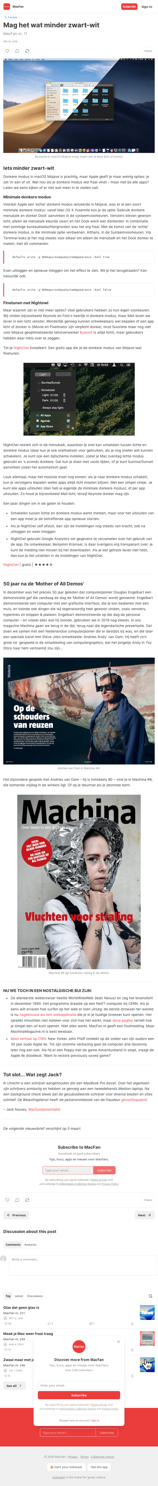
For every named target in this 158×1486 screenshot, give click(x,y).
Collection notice (102, 1457)
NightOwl (21, 348)
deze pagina (123, 1020)
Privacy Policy (110, 1409)
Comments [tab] (13, 1245)
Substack (58, 1477)
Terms (84, 1457)
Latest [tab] (19, 1296)
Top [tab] (8, 1296)
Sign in (147, 7)
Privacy (73, 1457)
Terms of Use (99, 1404)
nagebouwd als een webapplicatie (48, 1015)
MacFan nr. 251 (14, 1313)
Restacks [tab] (30, 1245)
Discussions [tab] (35, 1296)
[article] (79, 1315)
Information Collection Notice (78, 1409)
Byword (86, 332)
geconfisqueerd (134, 1100)
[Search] (150, 1296)
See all (12, 1386)
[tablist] (21, 1245)
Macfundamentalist (44, 1109)
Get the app (99, 1467)
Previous (19, 1215)
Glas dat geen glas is (21, 1308)
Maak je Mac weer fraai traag (28, 1334)
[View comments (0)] (17, 51)
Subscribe (129, 6)
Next (142, 1215)
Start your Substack (68, 1467)
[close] (118, 1341)
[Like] (7, 51)
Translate (12, 17)
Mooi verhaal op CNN (28, 1039)
